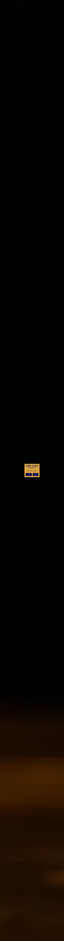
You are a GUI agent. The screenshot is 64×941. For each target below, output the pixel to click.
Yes (29, 474)
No (35, 474)
